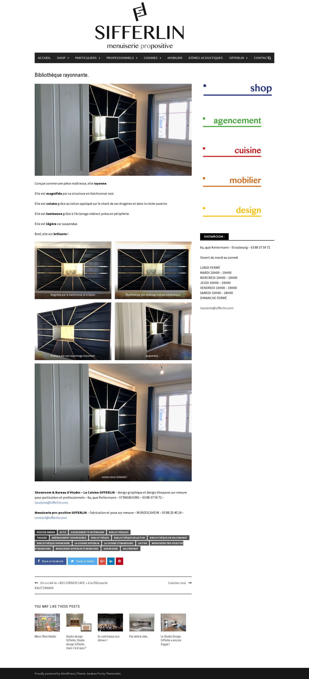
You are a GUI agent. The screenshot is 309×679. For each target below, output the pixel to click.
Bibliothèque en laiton (129, 537)
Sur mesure (110, 548)
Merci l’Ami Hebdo (45, 636)
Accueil (44, 58)
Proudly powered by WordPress (55, 673)
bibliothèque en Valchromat (168, 537)
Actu (63, 532)
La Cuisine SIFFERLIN (87, 543)
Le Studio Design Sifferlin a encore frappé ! (171, 640)
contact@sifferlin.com (51, 517)
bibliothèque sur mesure (53, 543)
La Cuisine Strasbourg (118, 543)
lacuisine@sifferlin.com (51, 502)
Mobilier (175, 58)
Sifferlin (236, 58)
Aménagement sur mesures (69, 537)
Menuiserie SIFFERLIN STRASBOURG (77, 548)
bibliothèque (100, 537)
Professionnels (120, 58)
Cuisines (151, 58)
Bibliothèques (118, 532)
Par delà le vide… (139, 636)
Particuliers (86, 58)
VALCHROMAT (130, 548)
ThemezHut (113, 673)
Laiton (142, 543)
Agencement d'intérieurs (87, 532)
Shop (61, 58)
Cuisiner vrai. (177, 583)
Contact (261, 58)
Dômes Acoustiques (206, 58)
